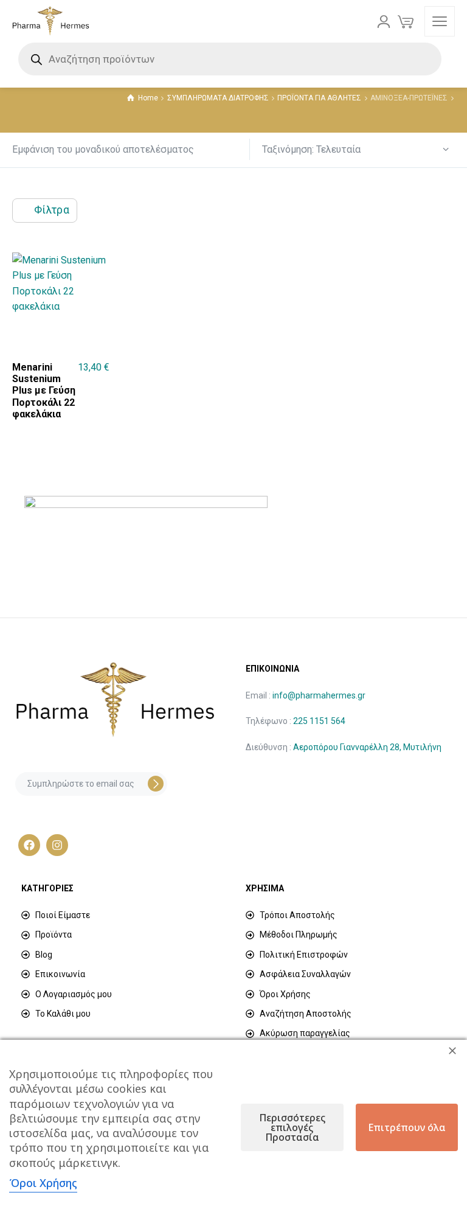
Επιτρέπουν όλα (407, 1127)
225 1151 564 (319, 721)
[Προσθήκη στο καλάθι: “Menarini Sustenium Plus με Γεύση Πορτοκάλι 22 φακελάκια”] (101, 397)
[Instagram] (57, 845)
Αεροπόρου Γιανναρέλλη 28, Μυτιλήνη (367, 747)
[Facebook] (29, 845)
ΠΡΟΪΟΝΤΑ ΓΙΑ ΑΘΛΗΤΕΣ (319, 98)
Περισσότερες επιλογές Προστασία (292, 1127)
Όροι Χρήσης (43, 1182)
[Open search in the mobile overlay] (233, 59)
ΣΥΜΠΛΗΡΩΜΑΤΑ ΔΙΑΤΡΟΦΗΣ (218, 98)
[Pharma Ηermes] (50, 21)
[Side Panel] (439, 21)
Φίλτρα (51, 210)
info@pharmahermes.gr (318, 695)
